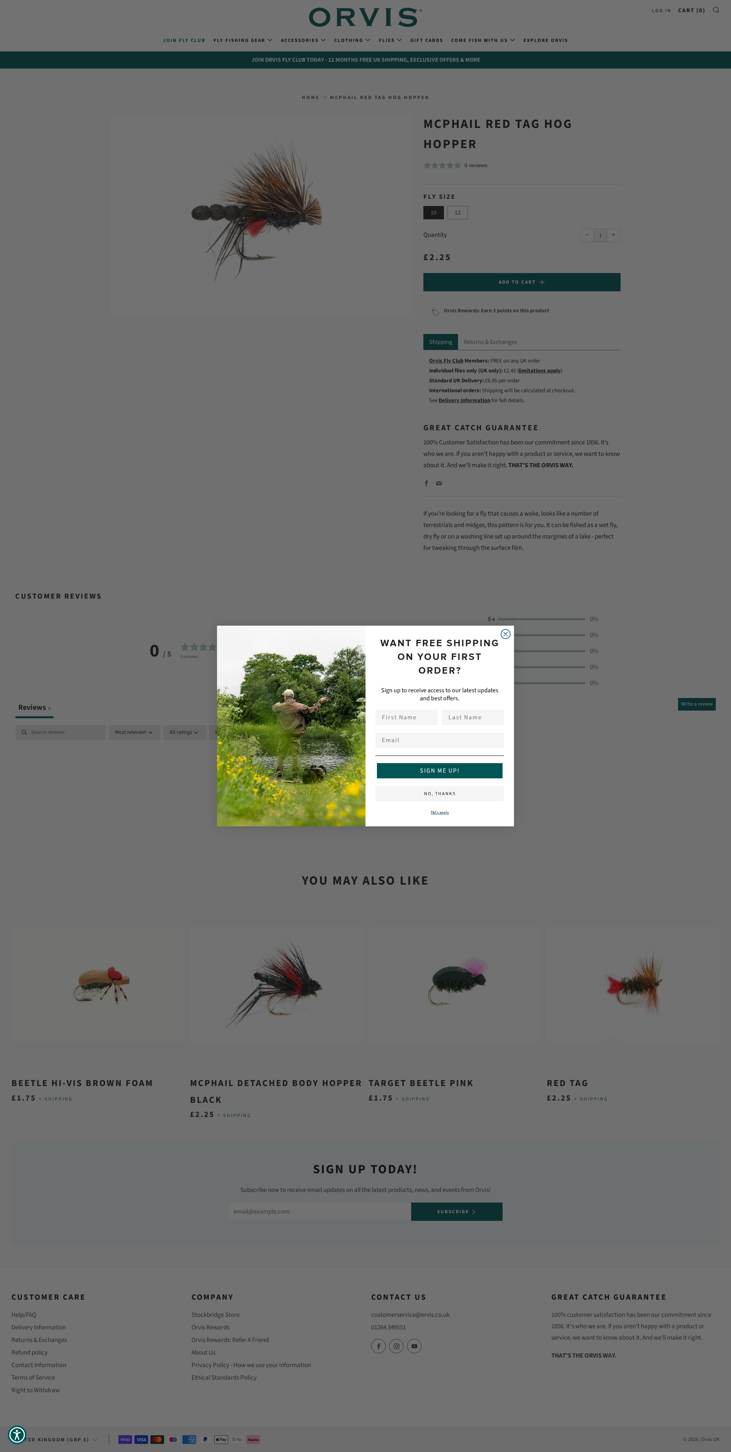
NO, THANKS (440, 794)
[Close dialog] (505, 634)
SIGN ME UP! (440, 771)
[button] (17, 1434)
